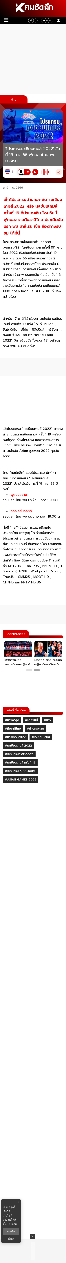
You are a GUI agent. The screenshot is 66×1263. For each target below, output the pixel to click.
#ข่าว (47, 720)
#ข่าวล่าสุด (12, 720)
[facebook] (31, 20)
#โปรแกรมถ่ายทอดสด (19, 754)
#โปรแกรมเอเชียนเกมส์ (20, 771)
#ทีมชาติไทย (13, 728)
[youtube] (44, 20)
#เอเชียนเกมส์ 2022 (18, 745)
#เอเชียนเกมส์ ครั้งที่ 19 (20, 762)
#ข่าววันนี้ (31, 720)
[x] (37, 20)
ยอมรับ (11, 1231)
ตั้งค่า (11, 1238)
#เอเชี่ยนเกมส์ (41, 737)
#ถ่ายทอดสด (35, 728)
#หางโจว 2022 (15, 737)
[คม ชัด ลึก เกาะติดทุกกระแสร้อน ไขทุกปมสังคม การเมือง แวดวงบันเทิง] (33, 8)
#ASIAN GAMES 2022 (20, 779)
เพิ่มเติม (12, 1224)
